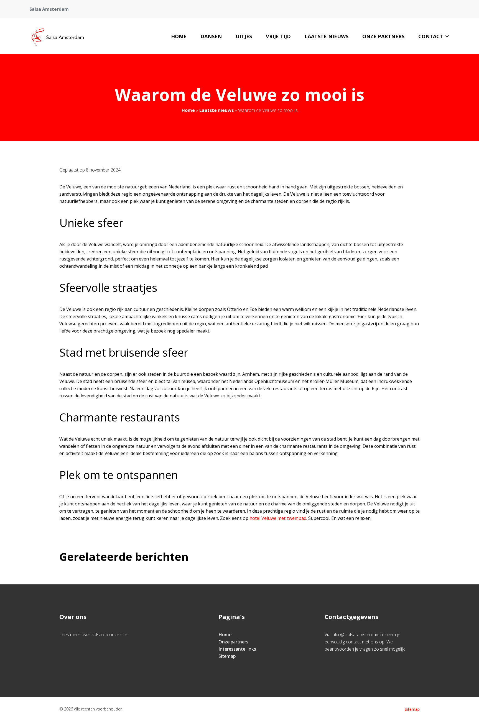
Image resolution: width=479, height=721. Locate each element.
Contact (430, 36)
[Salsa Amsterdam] (57, 36)
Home (179, 36)
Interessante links (237, 649)
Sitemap (227, 656)
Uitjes (244, 36)
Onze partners (383, 36)
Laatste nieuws (326, 36)
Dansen (211, 36)
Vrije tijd (278, 36)
